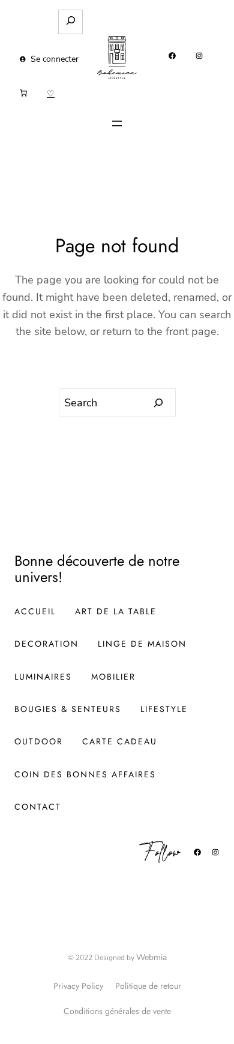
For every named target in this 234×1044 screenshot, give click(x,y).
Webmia (151, 957)
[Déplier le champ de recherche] (70, 22)
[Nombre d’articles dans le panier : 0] (23, 93)
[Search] (159, 402)
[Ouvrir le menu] (117, 123)
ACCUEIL (35, 611)
